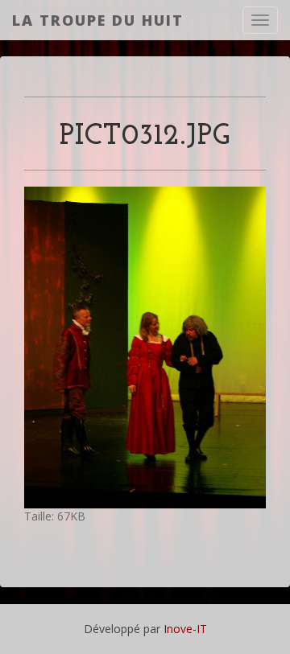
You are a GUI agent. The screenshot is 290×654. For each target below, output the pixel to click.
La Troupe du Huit (98, 20)
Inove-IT (185, 628)
